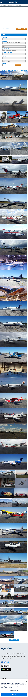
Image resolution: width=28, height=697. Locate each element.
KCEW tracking (23, 70)
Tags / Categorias (6, 48)
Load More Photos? (14, 639)
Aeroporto (4, 41)
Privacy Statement (9, 687)
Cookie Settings (14, 690)
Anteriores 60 (4, 70)
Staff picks (4, 56)
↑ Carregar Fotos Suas (21, 28)
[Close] (26, 681)
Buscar (4, 63)
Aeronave (4, 37)
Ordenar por (5, 44)
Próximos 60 (10, 70)
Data (3, 59)
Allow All (14, 694)
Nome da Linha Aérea (7, 52)
